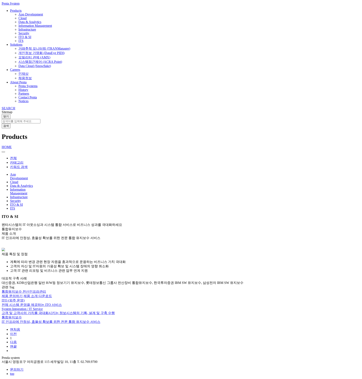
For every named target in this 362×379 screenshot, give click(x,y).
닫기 (6, 116)
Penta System (10, 3)
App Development (30, 14)
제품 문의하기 (12, 296)
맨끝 (13, 346)
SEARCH (8, 108)
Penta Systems (27, 86)
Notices (23, 101)
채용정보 (25, 78)
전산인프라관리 (34, 291)
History (23, 90)
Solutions (16, 44)
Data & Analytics (29, 22)
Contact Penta (27, 97)
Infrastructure (27, 29)
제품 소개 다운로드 (37, 296)
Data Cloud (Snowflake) (34, 66)
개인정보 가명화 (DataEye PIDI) (41, 53)
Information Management (35, 25)
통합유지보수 (12, 291)
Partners (23, 93)
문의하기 (16, 369)
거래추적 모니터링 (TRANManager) (44, 48)
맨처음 (15, 329)
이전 (13, 334)
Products (16, 10)
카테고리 (16, 162)
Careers (15, 69)
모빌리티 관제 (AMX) (34, 57)
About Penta (18, 82)
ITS (20, 41)
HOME (7, 147)
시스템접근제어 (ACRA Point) (40, 61)
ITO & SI (24, 37)
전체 (13, 158)
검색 (6, 125)
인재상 (23, 73)
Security (23, 33)
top (12, 373)
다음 (13, 342)
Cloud (22, 18)
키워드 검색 (19, 167)
